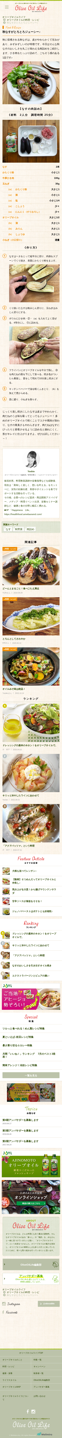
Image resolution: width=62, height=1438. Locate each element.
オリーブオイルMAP (11, 1387)
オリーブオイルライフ (13, 17)
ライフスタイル (9, 1380)
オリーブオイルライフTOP (31, 1353)
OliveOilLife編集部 (31, 1264)
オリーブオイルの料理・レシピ (23, 20)
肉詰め (30, 529)
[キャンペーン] (31, 1092)
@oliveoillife (49, 1304)
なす (8, 529)
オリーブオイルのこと (12, 1360)
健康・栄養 (7, 1373)
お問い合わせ (39, 1396)
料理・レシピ (8, 1366)
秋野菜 (18, 529)
